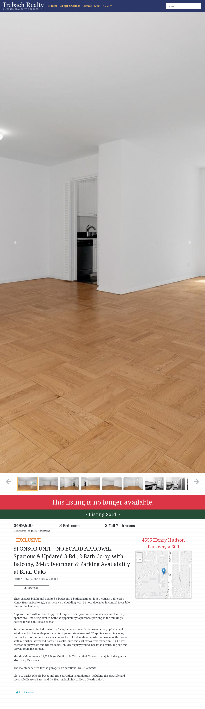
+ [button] (140, 555)
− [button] (140, 560)
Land (97, 6)
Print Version (26, 692)
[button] (107, 6)
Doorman (33, 587)
